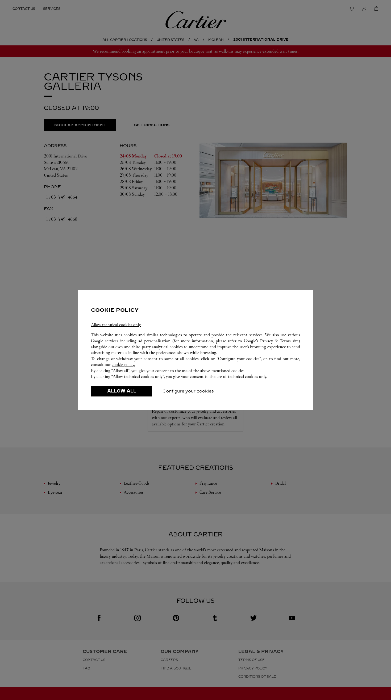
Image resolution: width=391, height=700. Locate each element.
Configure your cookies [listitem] (188, 391)
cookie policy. (123, 364)
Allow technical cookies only (116, 324)
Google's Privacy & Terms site (271, 340)
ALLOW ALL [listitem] (121, 391)
